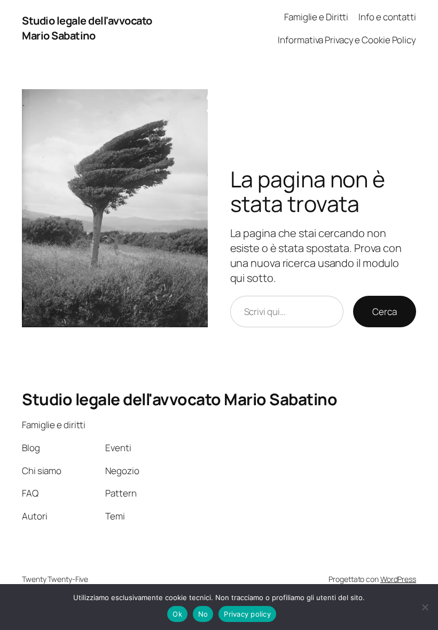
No (203, 614)
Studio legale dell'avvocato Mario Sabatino (87, 28)
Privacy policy (247, 614)
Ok (177, 614)
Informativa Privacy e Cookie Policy (347, 40)
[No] (424, 607)
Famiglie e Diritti (316, 17)
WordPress (398, 579)
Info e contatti (387, 17)
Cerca (384, 311)
